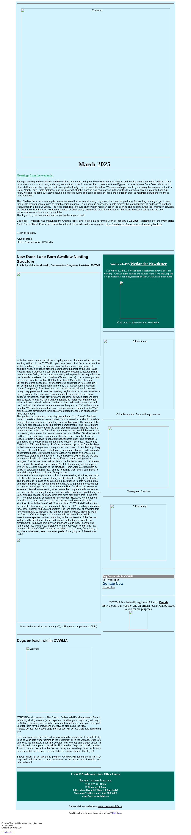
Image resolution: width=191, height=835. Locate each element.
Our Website (111, 579)
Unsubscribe (7, 832)
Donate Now (113, 584)
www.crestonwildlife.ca (110, 806)
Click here (123, 322)
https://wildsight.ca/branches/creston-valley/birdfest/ (134, 224)
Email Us (109, 587)
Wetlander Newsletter (148, 264)
